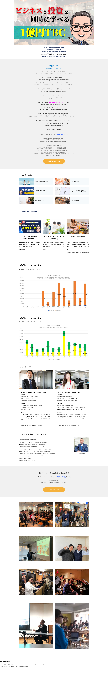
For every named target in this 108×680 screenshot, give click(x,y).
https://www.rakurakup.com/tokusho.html (19, 666)
